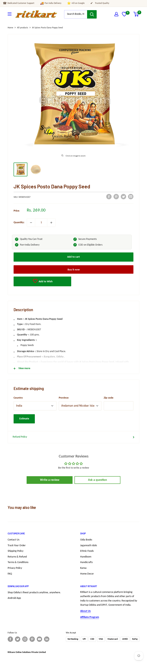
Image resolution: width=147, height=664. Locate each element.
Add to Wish (45, 281)
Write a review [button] (49, 480)
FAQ (10, 573)
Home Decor (87, 573)
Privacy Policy (15, 568)
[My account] (116, 14)
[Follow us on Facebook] (10, 639)
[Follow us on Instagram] (25, 639)
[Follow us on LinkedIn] (46, 639)
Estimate (24, 418)
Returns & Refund (17, 556)
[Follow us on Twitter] (17, 639)
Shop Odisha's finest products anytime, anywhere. (34, 592)
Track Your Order (17, 545)
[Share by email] (130, 196)
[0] (124, 15)
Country (18, 397)
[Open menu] (9, 13)
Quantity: (19, 222)
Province (64, 397)
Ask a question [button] (97, 480)
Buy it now (74, 269)
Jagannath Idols (88, 545)
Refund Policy (20, 436)
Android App (14, 598)
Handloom (85, 556)
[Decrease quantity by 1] (31, 223)
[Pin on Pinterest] (116, 196)
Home (10, 28)
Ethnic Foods (87, 551)
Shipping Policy (15, 551)
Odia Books (86, 539)
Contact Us (13, 539)
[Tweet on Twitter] (123, 196)
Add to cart (73, 257)
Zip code (108, 397)
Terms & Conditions (18, 562)
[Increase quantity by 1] (51, 223)
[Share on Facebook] (109, 196)
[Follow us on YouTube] (39, 639)
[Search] (92, 14)
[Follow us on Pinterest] (32, 639)
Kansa (83, 568)
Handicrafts (86, 562)
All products (22, 28)
